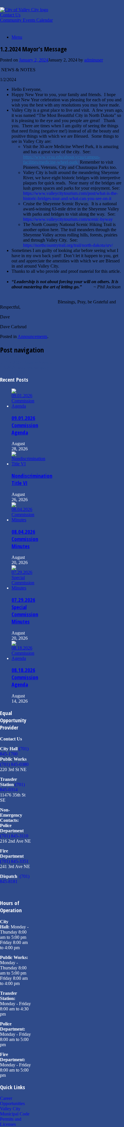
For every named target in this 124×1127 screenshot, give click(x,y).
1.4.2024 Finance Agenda (26, 362)
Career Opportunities (12, 1101)
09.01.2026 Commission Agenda (25, 425)
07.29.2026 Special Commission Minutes (25, 610)
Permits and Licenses (10, 1122)
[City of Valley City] (24, 9)
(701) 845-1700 (14, 751)
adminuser (93, 59)
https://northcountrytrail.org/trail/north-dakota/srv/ (68, 245)
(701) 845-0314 (12, 787)
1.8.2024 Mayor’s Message (27, 367)
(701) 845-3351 (14, 861)
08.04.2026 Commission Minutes (25, 539)
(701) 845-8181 (14, 879)
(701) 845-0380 (14, 764)
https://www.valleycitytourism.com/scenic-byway (68, 219)
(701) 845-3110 (14, 835)
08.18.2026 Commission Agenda (25, 677)
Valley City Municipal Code (14, 1111)
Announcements (32, 336)
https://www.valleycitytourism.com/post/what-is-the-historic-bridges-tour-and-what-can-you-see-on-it (70, 196)
